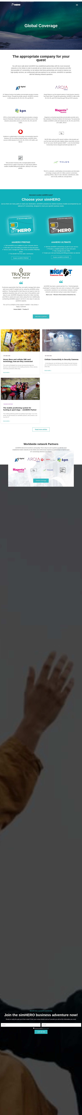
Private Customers (27, 1)
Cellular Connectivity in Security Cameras (61, 359)
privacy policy (46, 1028)
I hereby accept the (41, 1028)
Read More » (6, 372)
